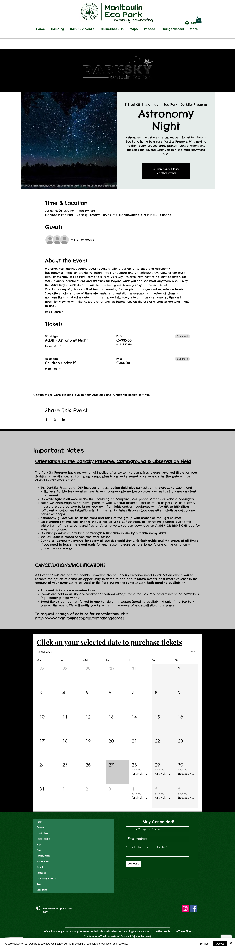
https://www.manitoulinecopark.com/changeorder (79, 618)
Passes (39, 850)
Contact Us (41, 872)
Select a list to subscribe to (145, 847)
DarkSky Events (43, 833)
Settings (204, 943)
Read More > (54, 311)
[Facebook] (193, 908)
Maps (39, 844)
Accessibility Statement (47, 878)
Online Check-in (43, 838)
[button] (199, 19)
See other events (166, 173)
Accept (220, 943)
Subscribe (41, 867)
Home (39, 821)
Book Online (42, 890)
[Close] (231, 943)
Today (192, 651)
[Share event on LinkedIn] (63, 419)
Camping (40, 827)
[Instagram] (185, 908)
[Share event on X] (55, 419)
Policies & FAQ (43, 861)
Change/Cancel (43, 855)
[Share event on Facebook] (46, 419)
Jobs (39, 884)
